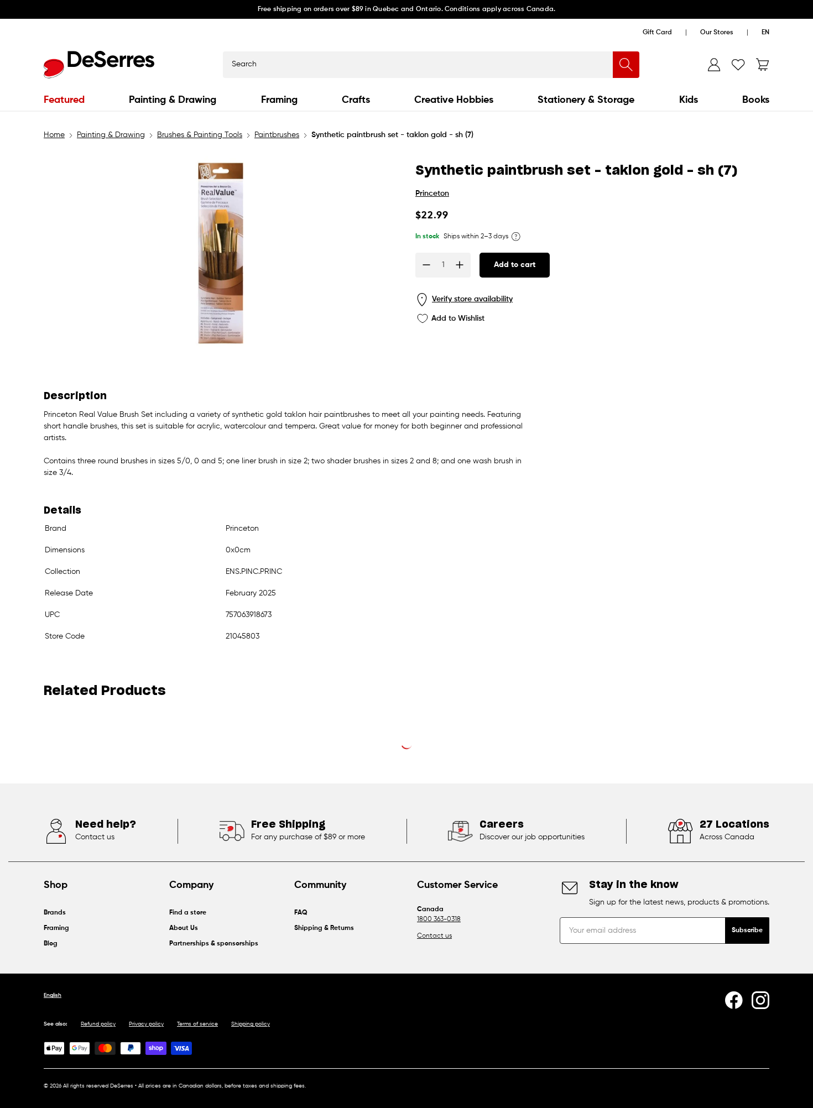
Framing (279, 100)
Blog (51, 943)
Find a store (187, 913)
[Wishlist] (738, 64)
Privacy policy (146, 1024)
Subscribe (747, 930)
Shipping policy (250, 1024)
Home (54, 135)
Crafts (356, 100)
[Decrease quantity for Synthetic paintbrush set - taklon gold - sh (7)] (426, 265)
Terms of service (197, 1024)
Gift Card (657, 32)
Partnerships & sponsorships (213, 943)
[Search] (626, 64)
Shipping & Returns (324, 928)
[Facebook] (734, 1000)
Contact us (434, 936)
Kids (688, 100)
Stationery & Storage (586, 100)
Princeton (432, 193)
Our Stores (716, 32)
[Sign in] (714, 64)
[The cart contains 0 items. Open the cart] (762, 64)
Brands (55, 913)
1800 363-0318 (439, 919)
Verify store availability (472, 299)
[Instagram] (760, 1000)
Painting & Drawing (172, 100)
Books (755, 100)
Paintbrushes (276, 135)
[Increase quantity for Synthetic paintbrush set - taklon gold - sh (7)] (460, 265)
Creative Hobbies (453, 100)
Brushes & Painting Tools (199, 135)
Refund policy (98, 1024)
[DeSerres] (99, 65)
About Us (183, 928)
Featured (64, 100)
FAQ (301, 913)
